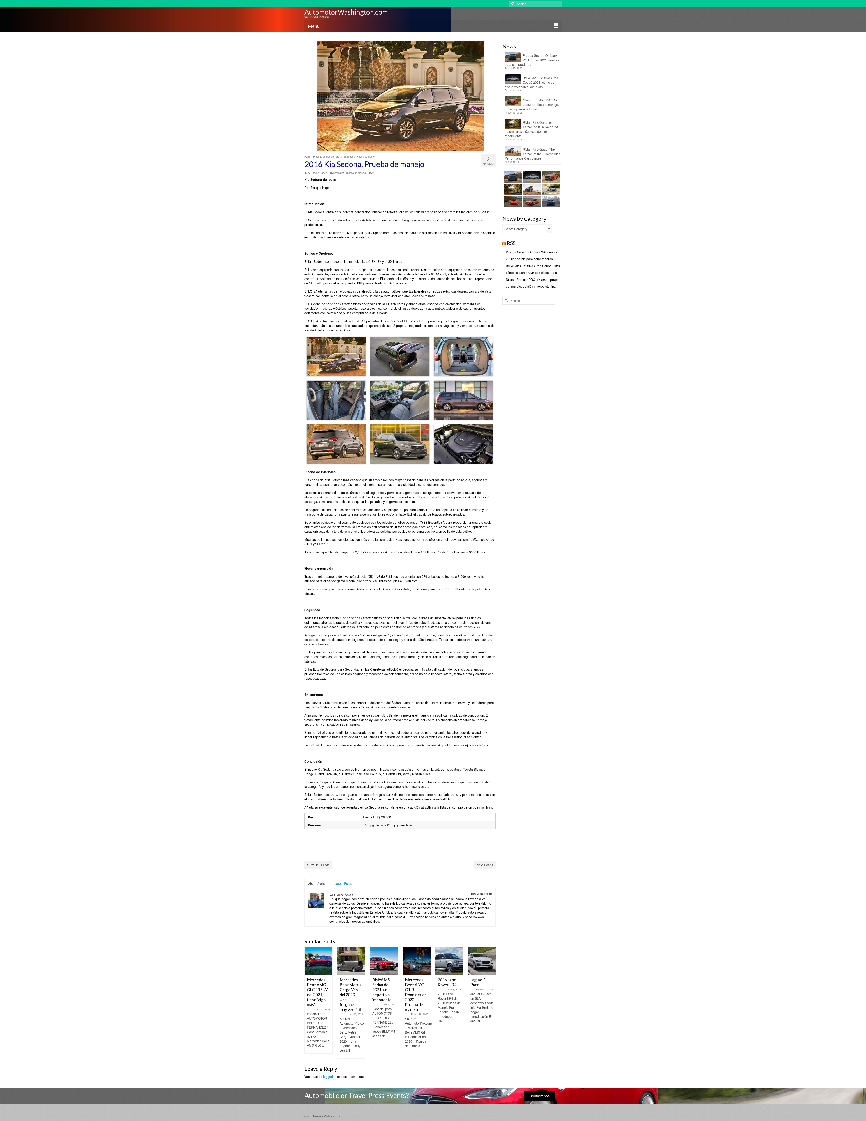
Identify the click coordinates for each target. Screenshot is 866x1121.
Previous (308, 1002)
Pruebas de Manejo (355, 172)
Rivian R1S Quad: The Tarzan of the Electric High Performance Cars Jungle (532, 153)
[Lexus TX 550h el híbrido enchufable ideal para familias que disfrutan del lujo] (550, 201)
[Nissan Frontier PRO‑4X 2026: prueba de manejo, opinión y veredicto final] (550, 177)
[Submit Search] (512, 4)
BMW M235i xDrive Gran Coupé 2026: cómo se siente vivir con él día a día (531, 82)
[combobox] (527, 228)
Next (492, 1002)
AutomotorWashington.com (346, 12)
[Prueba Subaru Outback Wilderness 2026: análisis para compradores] (512, 177)
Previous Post (319, 865)
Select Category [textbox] (515, 229)
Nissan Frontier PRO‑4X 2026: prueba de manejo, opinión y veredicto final (532, 104)
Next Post (484, 865)
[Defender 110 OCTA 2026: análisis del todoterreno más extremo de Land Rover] (550, 189)
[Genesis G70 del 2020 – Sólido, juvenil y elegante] (482, 961)
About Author (317, 883)
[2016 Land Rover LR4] (417, 961)
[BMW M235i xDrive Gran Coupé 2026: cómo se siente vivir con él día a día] (531, 177)
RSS (511, 243)
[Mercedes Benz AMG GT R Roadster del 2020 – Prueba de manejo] (384, 961)
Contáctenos (539, 1095)
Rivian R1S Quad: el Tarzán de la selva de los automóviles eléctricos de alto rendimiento (531, 129)
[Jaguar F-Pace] (449, 961)
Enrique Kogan (319, 172)
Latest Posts (343, 883)
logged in (329, 1076)
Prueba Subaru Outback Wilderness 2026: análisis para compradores (532, 60)
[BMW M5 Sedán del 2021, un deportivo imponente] (351, 961)
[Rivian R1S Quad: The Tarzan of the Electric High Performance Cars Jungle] (531, 189)
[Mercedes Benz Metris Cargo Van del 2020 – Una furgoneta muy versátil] (318, 961)
